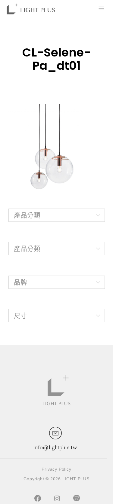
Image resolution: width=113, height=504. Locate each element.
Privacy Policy (56, 469)
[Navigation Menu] (101, 9)
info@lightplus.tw (55, 447)
